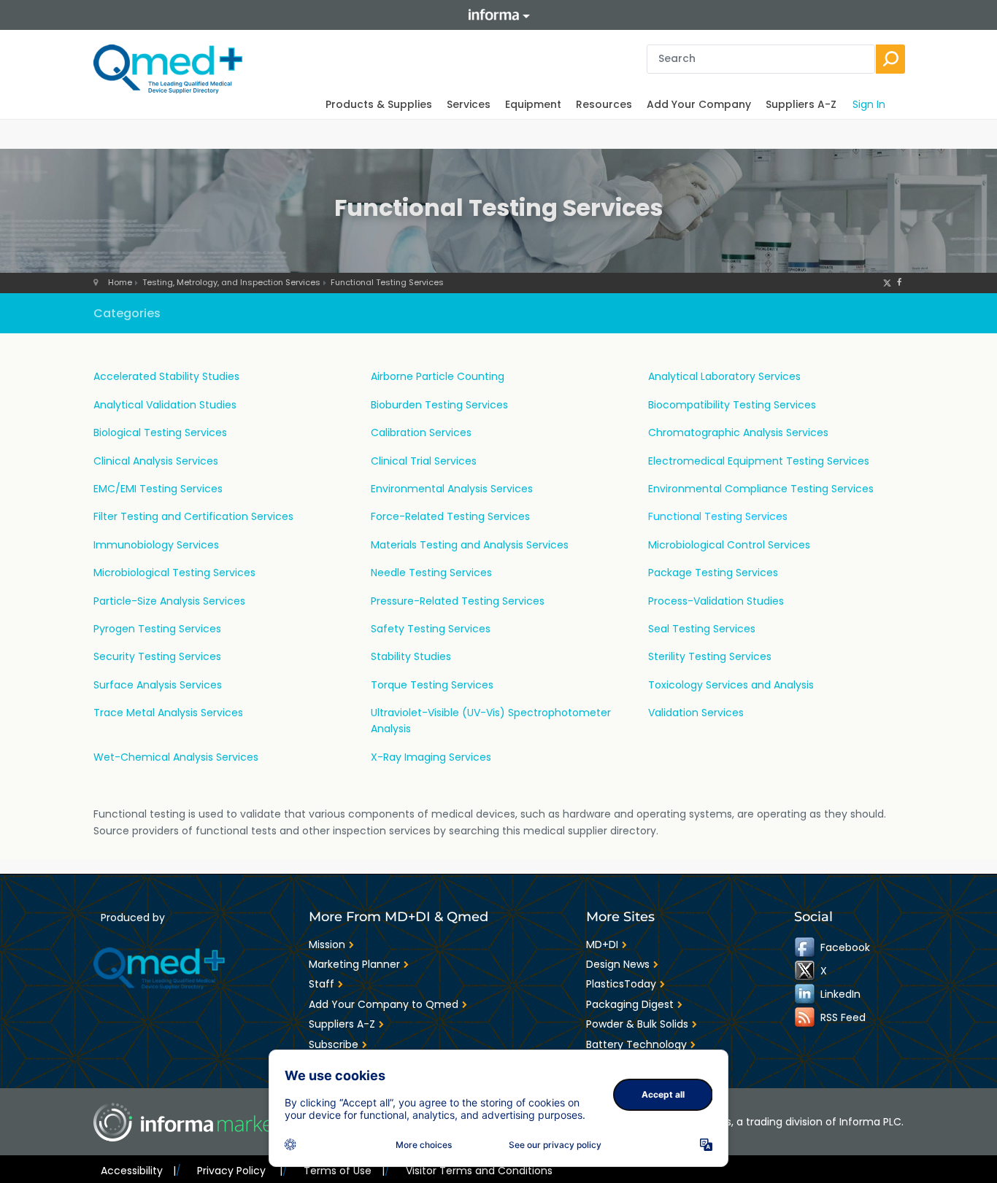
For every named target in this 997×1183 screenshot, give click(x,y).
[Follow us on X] (887, 282)
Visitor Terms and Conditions (479, 1170)
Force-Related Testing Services (450, 516)
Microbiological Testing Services (174, 572)
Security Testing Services (157, 656)
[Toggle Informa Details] (498, 15)
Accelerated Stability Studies (166, 376)
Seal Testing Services (701, 628)
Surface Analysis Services (157, 685)
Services (468, 104)
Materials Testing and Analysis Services (470, 545)
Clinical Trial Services (424, 461)
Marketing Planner (354, 964)
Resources (604, 104)
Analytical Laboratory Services (724, 376)
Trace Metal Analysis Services (168, 712)
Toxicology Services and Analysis (731, 685)
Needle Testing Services (431, 572)
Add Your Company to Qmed (383, 1004)
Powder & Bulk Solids (637, 1024)
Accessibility (138, 1170)
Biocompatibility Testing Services (732, 404)
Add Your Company (699, 104)
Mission (327, 944)
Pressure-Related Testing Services (457, 601)
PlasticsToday (621, 984)
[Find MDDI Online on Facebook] (805, 946)
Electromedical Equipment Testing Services (758, 461)
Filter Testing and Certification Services (193, 516)
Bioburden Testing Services (439, 404)
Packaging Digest (630, 1004)
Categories (127, 313)
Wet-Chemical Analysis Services (175, 757)
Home (120, 282)
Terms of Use (344, 1170)
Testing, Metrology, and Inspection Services (231, 282)
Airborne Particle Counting (437, 376)
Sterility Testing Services (709, 656)
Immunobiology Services (156, 545)
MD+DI (602, 944)
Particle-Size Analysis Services (169, 601)
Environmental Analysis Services (452, 488)
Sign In (868, 104)
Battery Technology (636, 1044)
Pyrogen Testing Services (157, 628)
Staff (321, 984)
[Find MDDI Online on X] (805, 970)
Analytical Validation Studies (164, 404)
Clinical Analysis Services (155, 461)
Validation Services (696, 712)
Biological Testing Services (160, 432)
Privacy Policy (239, 1170)
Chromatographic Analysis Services (738, 432)
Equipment (533, 104)
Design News (618, 964)
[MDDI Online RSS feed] (805, 1016)
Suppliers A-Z (801, 104)
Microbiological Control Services (729, 545)
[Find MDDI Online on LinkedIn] (805, 993)
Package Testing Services (713, 572)
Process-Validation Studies (716, 601)
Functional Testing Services (387, 282)
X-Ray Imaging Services (431, 757)
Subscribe (333, 1044)
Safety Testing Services (430, 628)
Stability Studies (411, 656)
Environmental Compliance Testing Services (761, 488)
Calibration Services (421, 432)
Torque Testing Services (432, 685)
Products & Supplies (379, 104)
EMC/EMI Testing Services (158, 488)
